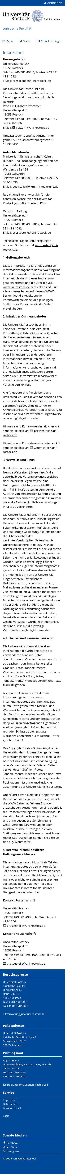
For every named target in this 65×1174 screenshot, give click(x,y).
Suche (26, 41)
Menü (9, 41)
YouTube (12, 1147)
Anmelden (54, 3)
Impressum (9, 1100)
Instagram (13, 1151)
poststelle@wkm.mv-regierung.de (35, 186)
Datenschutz (10, 1104)
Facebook (12, 1143)
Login (6, 1115)
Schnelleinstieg (50, 41)
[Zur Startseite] (32, 16)
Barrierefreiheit (12, 1108)
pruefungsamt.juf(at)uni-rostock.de (27, 1084)
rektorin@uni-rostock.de (32, 128)
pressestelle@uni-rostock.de (31, 81)
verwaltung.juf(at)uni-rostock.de (25, 1014)
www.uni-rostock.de (16, 287)
